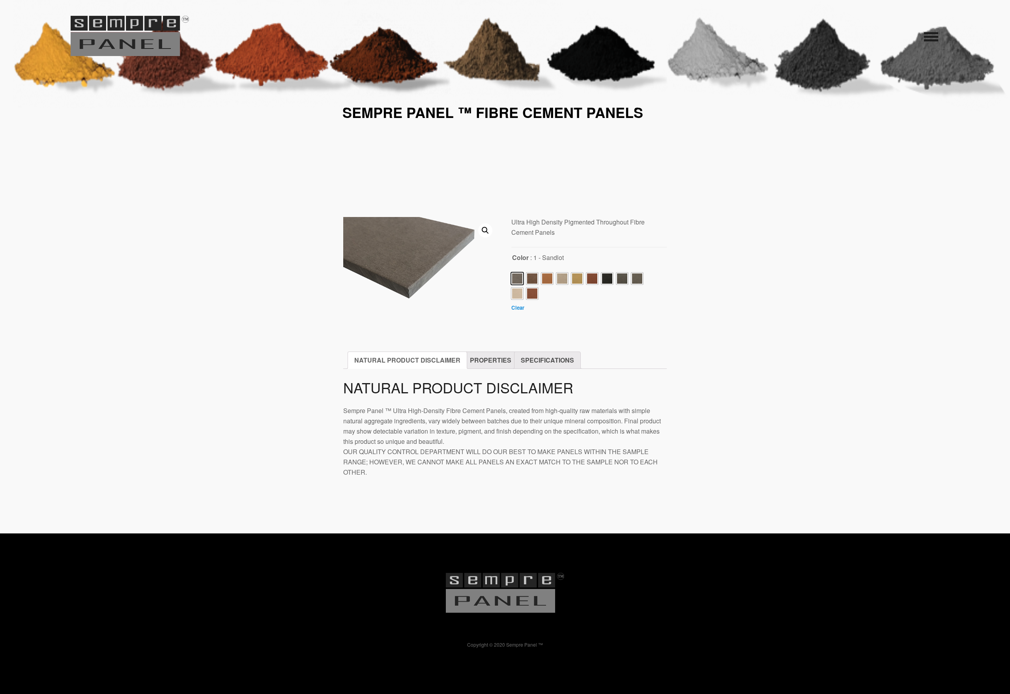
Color (520, 257)
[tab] (407, 360)
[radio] (517, 278)
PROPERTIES (490, 360)
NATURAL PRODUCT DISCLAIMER (407, 360)
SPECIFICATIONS (547, 360)
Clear (517, 307)
